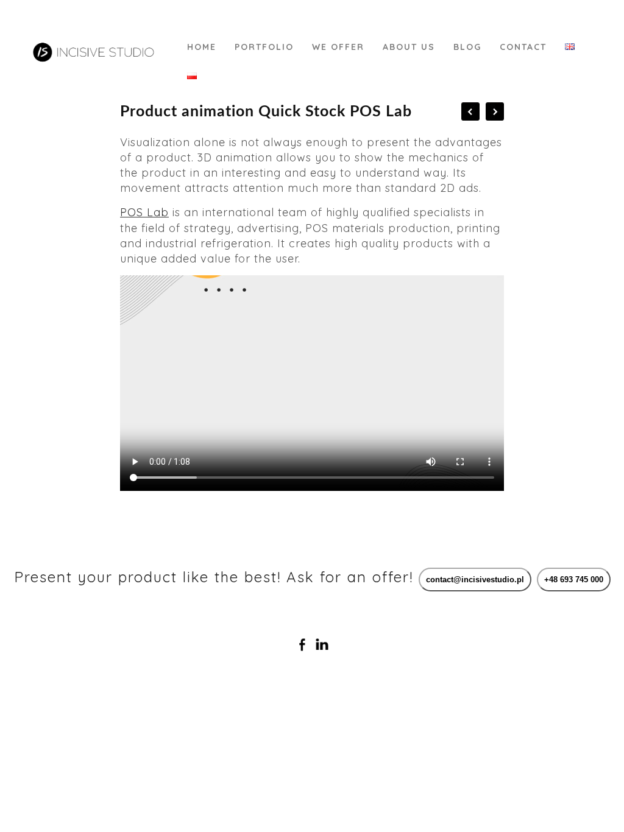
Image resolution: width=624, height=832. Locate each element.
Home (201, 46)
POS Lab (144, 212)
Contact (523, 46)
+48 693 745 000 (573, 579)
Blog (467, 46)
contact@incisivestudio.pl (475, 579)
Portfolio (264, 46)
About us (409, 46)
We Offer (338, 46)
